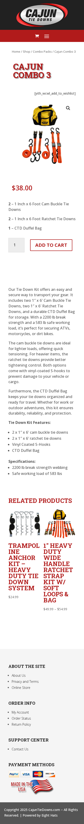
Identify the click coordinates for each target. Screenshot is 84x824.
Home (16, 51)
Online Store (21, 687)
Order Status (21, 718)
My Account (20, 712)
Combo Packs (42, 51)
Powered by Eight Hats (40, 815)
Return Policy (21, 724)
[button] (68, 108)
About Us (19, 675)
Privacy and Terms (25, 681)
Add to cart (51, 245)
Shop (26, 51)
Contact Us (20, 749)
